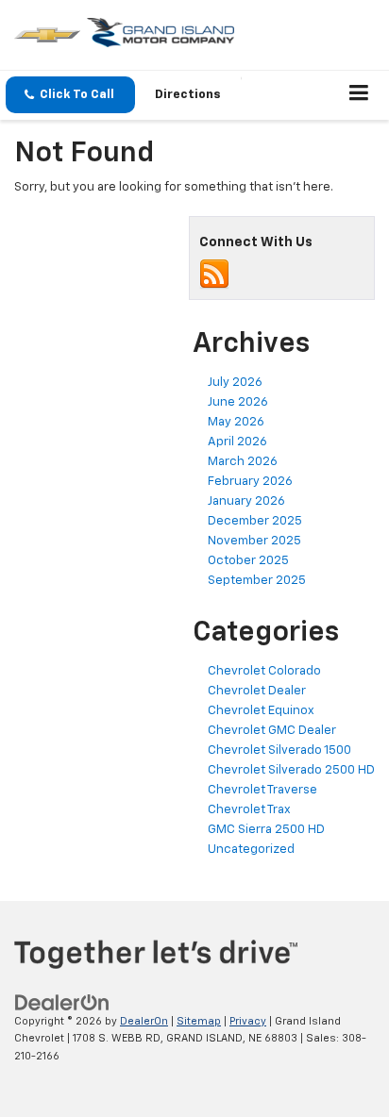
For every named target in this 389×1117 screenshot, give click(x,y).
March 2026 (243, 462)
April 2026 (237, 442)
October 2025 (248, 561)
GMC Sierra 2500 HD (266, 830)
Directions (188, 95)
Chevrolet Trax (249, 810)
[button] (70, 94)
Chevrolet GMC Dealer (272, 731)
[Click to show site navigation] (359, 95)
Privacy (247, 1021)
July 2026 (235, 382)
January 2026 (246, 501)
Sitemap (199, 1021)
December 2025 (255, 521)
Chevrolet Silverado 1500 (279, 750)
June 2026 (238, 402)
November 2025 (254, 541)
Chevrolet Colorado (264, 671)
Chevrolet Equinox (261, 711)
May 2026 (236, 422)
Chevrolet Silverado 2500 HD (291, 770)
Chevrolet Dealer (257, 691)
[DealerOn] (62, 1002)
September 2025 (257, 581)
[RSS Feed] (214, 274)
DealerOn (144, 1021)
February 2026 (250, 481)
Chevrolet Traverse (262, 790)
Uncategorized (251, 849)
